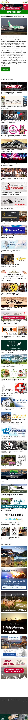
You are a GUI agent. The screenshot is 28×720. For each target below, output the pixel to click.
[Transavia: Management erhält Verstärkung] (14, 26)
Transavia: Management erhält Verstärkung (12, 16)
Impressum (4, 700)
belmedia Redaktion (14, 37)
